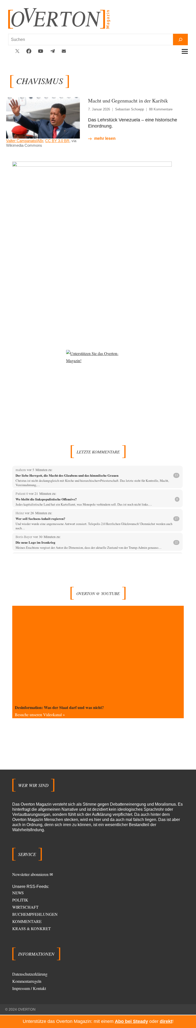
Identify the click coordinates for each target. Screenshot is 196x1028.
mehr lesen (105, 138)
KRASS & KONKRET (31, 928)
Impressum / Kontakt (29, 988)
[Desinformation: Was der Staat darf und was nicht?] (98, 654)
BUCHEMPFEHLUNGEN (35, 914)
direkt (166, 1021)
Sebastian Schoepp (129, 109)
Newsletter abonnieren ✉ (32, 874)
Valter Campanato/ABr (24, 141)
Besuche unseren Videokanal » (40, 714)
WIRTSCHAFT (25, 907)
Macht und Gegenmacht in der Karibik (128, 100)
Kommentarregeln (26, 981)
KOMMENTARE (27, 921)
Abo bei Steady (131, 1021)
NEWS (18, 892)
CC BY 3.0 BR (57, 141)
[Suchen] (180, 39)
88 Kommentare (161, 109)
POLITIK (20, 900)
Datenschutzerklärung (29, 974)
